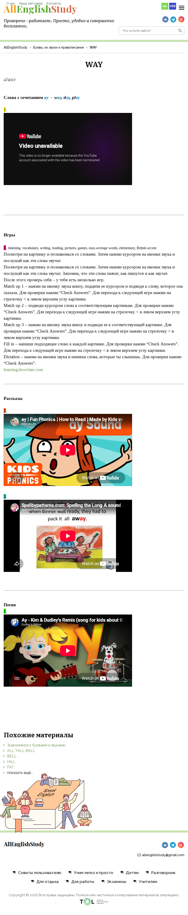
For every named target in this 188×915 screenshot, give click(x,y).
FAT (10, 767)
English (40, 8)
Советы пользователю (39, 872)
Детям (132, 872)
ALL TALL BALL (21, 750)
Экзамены (116, 881)
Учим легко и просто (93, 872)
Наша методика (31, 3)
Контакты (54, 3)
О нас (10, 3)
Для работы (82, 881)
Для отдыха (47, 881)
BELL (12, 756)
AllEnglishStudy (16, 47)
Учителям (148, 881)
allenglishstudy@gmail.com (163, 855)
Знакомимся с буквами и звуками (36, 745)
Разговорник (163, 872)
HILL (11, 761)
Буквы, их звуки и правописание (58, 47)
